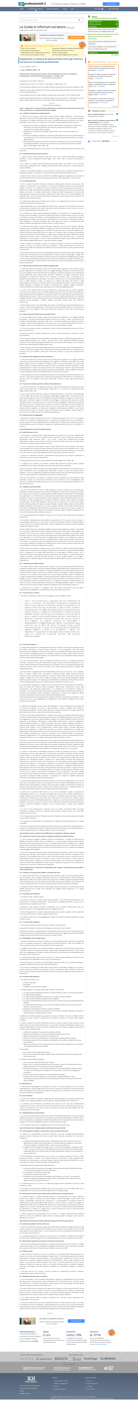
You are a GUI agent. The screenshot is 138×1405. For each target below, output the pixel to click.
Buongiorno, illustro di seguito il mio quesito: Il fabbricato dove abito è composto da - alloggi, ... (102, 76)
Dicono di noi (91, 1389)
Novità (65, 9)
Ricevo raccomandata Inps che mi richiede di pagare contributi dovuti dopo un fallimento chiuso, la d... (102, 84)
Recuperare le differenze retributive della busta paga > (68, 48)
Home (22, 9)
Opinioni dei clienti (92, 1383)
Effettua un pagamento (60, 1383)
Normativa (49, 13)
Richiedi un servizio (25, 1393)
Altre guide (115, 55)
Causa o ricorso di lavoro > (28, 48)
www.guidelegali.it (87, 1368)
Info (72, 9)
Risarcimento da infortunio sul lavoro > (63, 50)
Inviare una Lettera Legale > (60, 52)
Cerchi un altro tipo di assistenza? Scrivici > (33, 55)
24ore (75, 1358)
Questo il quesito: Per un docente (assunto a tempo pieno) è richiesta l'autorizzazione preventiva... (102, 68)
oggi (90, 1358)
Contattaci (90, 1386)
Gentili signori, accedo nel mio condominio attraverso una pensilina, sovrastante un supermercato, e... (101, 100)
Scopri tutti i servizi (101, 1344)
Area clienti (98, 9)
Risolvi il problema (53, 9)
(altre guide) (70, 27)
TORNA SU (50, 1313)
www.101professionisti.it (34, 1368)
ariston (44, 1358)
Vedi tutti (115, 106)
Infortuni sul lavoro (38, 13)
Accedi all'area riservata (61, 1381)
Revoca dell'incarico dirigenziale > (30, 50)
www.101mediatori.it (62, 1368)
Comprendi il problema (35, 9)
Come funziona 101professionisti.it (30, 1386)
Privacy (56, 1386)
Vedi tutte (115, 136)
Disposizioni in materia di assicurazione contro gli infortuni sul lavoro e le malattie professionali (103, 36)
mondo (108, 1358)
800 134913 (113, 9)
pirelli (61, 1358)
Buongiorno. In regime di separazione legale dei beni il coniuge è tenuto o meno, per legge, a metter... (102, 92)
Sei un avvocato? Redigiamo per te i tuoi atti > (65, 55)
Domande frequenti (60, 1389)
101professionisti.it (25, 13)
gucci (26, 1358)
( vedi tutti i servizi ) (59, 46)
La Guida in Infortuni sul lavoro (43, 27)
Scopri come (111, 4)
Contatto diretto (76, 37)
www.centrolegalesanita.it (109, 1368)
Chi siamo (90, 1381)
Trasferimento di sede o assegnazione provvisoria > (36, 52)
